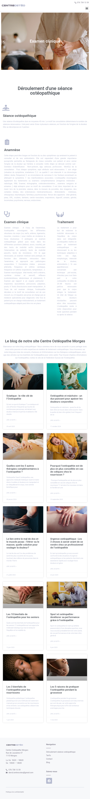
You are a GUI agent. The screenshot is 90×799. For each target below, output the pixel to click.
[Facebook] (49, 781)
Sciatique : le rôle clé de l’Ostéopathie (19, 397)
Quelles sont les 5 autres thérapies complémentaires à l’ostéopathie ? (22, 468)
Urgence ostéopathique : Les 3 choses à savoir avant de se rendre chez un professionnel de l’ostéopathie (66, 543)
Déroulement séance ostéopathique (60, 752)
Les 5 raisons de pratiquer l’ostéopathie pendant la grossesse (64, 689)
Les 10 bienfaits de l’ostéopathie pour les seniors (22, 616)
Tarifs (48, 755)
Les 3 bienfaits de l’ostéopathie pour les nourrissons (18, 689)
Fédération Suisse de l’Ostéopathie (60, 358)
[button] (87, 8)
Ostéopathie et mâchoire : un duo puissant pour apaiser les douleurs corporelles (66, 398)
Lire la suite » (11, 420)
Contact (49, 759)
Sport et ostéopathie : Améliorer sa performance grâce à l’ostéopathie (64, 617)
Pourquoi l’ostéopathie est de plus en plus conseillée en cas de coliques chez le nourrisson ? (66, 470)
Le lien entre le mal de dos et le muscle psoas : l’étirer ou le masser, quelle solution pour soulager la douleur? (22, 543)
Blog (48, 762)
